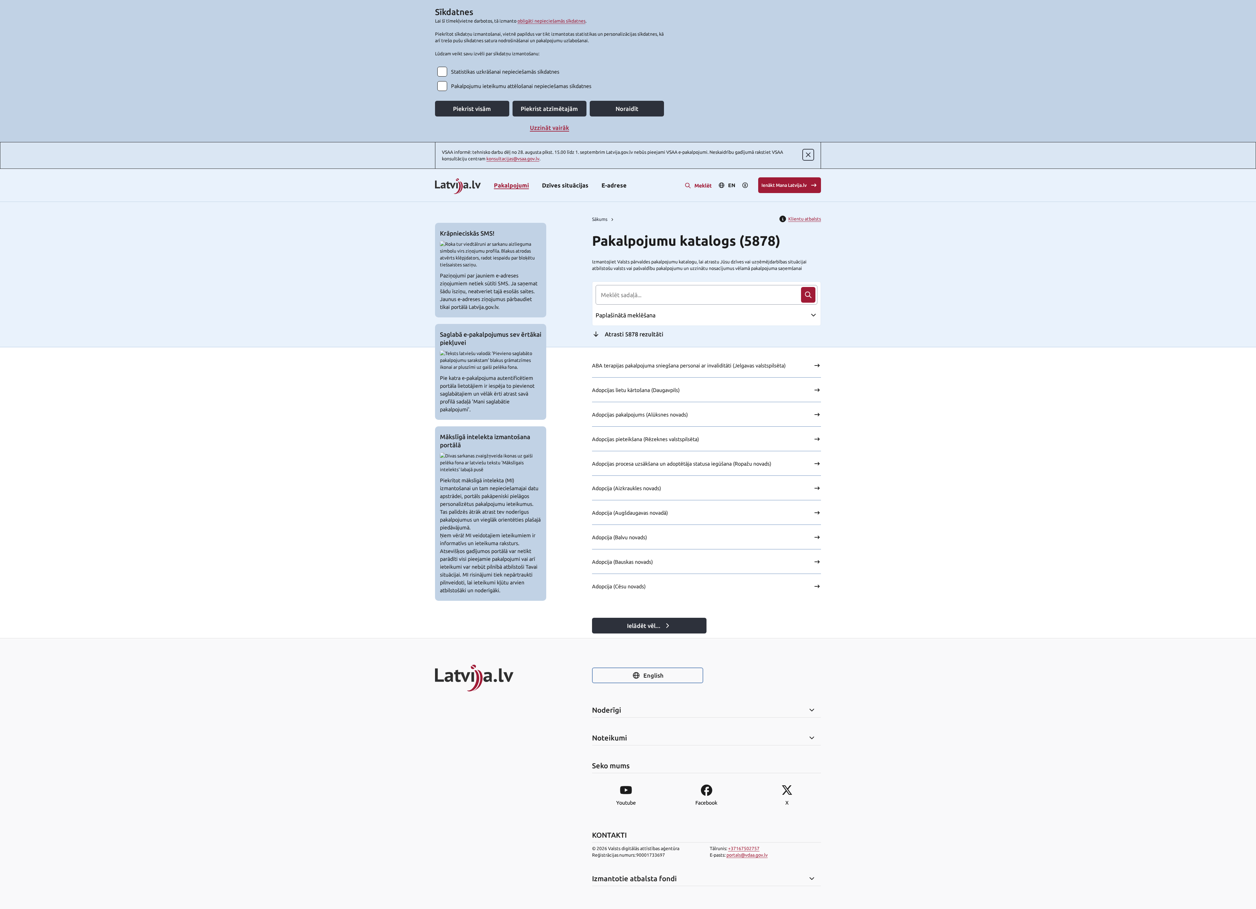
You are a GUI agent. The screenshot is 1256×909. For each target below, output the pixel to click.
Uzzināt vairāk (549, 127)
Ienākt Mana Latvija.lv (784, 185)
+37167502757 (743, 848)
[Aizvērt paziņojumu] (808, 155)
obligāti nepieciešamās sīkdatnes (551, 21)
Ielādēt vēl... (643, 625)
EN (731, 185)
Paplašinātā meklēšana (625, 315)
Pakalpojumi (511, 185)
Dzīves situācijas (565, 185)
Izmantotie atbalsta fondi (634, 878)
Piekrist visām (472, 108)
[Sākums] (490, 678)
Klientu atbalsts (804, 219)
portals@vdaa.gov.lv (747, 855)
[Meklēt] (808, 295)
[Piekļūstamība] (745, 185)
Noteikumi (609, 738)
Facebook (706, 803)
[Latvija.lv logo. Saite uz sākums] (458, 186)
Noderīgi (606, 710)
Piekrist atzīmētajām (549, 108)
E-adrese (614, 185)
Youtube (626, 803)
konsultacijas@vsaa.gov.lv (512, 158)
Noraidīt (627, 108)
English (653, 675)
